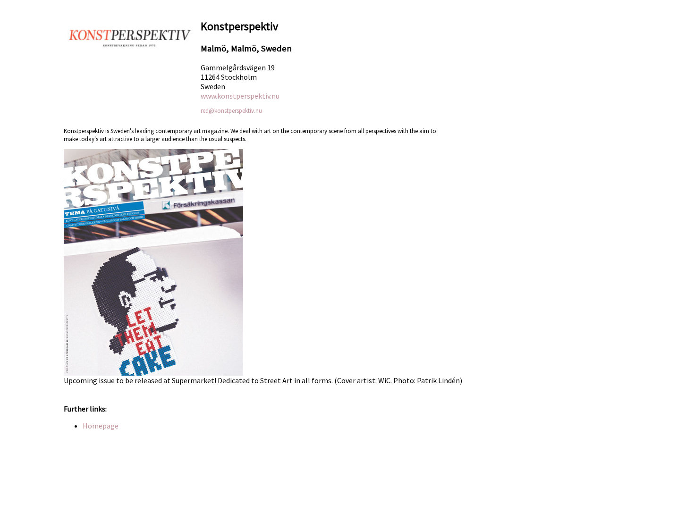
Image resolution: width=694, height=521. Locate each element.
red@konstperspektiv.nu (231, 111)
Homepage (100, 425)
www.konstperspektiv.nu (240, 96)
